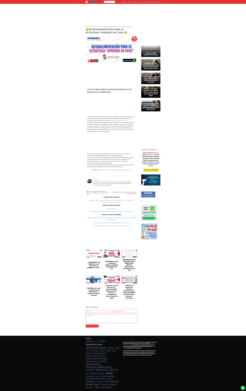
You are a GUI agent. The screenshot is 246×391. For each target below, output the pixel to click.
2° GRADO (101, 211)
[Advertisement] (123, 15)
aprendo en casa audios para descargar (96, 348)
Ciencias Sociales (97, 218)
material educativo (100, 373)
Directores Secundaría (122, 226)
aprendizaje (102, 341)
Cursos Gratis (148, 2)
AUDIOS (117, 348)
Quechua (126, 223)
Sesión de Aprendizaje (112, 384)
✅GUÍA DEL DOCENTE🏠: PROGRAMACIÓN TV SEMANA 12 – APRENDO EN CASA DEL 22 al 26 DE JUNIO (97, 193)
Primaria (130, 2)
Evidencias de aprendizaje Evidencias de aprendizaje (96, 358)
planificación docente (90, 376)
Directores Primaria (109, 226)
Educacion (114, 350)
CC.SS (87, 350)
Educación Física (108, 218)
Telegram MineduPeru (105, 200)
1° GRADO (95, 211)
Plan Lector (98, 376)
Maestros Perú (94, 200)
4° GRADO (114, 211)
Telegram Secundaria (115, 202)
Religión (112, 223)
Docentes (102, 350)
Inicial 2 (113, 208)
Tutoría (120, 223)
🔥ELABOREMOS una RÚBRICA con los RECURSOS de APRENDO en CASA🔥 (124, 193)
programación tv (109, 378)
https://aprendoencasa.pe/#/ (119, 120)
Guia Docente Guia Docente (93, 364)
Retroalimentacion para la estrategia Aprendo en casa (116, 170)
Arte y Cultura (118, 218)
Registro (107, 381)
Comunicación (127, 218)
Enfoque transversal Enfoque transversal (93, 356)
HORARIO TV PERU (113, 370)
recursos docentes (100, 381)
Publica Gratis (157, 2)
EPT (108, 223)
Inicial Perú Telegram (118, 200)
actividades (89, 341)
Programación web (90, 381)
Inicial (124, 2)
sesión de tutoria (89, 387)
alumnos (96, 341)
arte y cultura (111, 348)
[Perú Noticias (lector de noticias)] (145, 202)
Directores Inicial (98, 226)
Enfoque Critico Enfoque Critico (100, 353)
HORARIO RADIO (89, 370)
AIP (116, 223)
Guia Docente (103, 361)
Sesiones (97, 384)
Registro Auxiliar (114, 381)
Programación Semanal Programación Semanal (95, 378)
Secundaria (136, 2)
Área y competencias (106, 387)
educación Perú (89, 353)
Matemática (111, 219)
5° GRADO (121, 211)
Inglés (133, 218)
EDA (142, 2)
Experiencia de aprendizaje (92, 361)
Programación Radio (110, 376)
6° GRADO (128, 211)
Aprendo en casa (94, 344)
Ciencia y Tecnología (100, 223)
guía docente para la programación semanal (98, 367)
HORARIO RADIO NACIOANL (101, 370)
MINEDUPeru (96, 180)
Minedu (109, 373)
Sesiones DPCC (103, 384)
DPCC (89, 218)
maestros (93, 373)
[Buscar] (113, 2)
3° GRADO (108, 211)
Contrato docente (94, 350)
